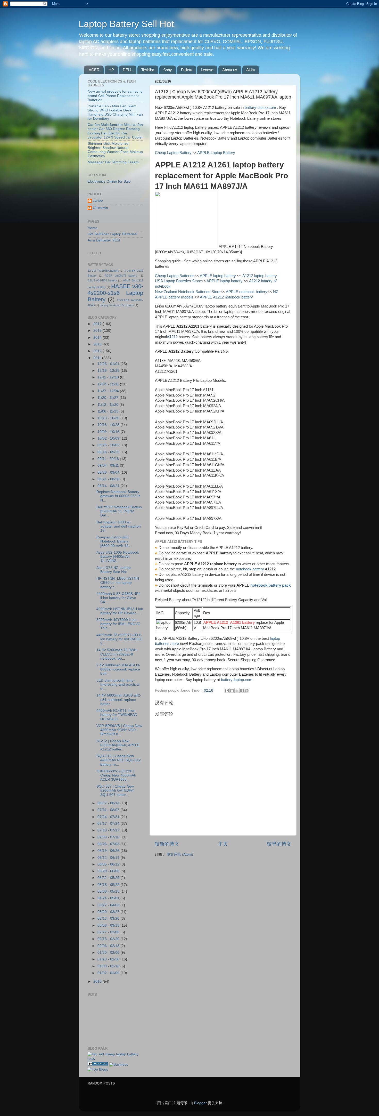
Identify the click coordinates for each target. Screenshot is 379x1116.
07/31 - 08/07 (108, 810)
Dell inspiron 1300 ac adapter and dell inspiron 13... (118, 526)
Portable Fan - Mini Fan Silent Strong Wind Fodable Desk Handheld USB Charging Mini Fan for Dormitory (115, 112)
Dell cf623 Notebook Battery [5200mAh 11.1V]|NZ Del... (119, 511)
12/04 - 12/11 (108, 384)
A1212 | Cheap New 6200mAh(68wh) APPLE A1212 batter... (117, 745)
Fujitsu (186, 70)
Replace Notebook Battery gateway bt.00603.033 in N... (118, 496)
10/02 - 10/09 (108, 438)
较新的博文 (167, 844)
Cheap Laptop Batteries (174, 276)
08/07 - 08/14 (108, 803)
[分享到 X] (237, 690)
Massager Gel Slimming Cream (113, 162)
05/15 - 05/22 (108, 885)
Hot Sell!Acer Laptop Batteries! (113, 234)
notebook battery (250, 569)
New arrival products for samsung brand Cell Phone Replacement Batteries (115, 96)
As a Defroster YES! (104, 240)
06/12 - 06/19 (108, 858)
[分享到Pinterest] (246, 690)
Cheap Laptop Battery (173, 153)
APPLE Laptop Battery (216, 153)
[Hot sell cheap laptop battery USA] (115, 1059)
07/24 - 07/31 (108, 817)
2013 (98, 344)
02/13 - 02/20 (108, 939)
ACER (94, 70)
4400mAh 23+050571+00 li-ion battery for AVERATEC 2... (119, 639)
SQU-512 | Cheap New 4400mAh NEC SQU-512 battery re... (118, 760)
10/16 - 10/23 (108, 425)
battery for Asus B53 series (117, 305)
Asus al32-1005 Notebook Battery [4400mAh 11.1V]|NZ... (117, 557)
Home (92, 228)
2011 (97, 358)
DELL (127, 70)
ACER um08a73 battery (121, 275)
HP (111, 70)
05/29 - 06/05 (108, 871)
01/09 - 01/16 (108, 966)
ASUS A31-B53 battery (102, 280)
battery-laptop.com (260, 108)
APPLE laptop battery (218, 276)
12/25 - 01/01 (108, 364)
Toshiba (147, 70)
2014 (98, 337)
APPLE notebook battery (246, 292)
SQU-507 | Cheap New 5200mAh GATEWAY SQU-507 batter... (115, 791)
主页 (223, 844)
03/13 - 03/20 (108, 918)
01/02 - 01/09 (108, 973)
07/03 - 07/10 (108, 837)
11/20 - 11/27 (108, 398)
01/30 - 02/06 (108, 953)
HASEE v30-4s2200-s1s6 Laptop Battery (115, 293)
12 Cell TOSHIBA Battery (103, 270)
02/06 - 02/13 (108, 946)
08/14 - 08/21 (108, 486)
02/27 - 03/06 (108, 932)
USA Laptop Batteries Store (178, 281)
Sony (167, 70)
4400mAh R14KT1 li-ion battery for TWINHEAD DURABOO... (116, 715)
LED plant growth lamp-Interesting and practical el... (117, 684)
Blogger (200, 1103)
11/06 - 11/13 (108, 411)
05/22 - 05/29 (108, 878)
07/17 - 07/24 (108, 824)
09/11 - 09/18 (108, 459)
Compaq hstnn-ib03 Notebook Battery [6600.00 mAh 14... (113, 541)
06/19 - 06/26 (108, 851)
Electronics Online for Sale (109, 181)
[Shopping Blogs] (98, 1064)
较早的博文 (279, 844)
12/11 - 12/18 (108, 377)
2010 (98, 981)
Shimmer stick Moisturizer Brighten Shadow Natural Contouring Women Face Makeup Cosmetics (115, 150)
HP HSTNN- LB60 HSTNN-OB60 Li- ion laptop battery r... (118, 583)
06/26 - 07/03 (108, 844)
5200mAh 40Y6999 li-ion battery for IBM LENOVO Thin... (118, 624)
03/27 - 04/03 (108, 905)
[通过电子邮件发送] (227, 690)
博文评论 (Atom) (180, 854)
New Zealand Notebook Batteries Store (187, 292)
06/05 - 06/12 (108, 864)
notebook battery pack (270, 585)
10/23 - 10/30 (108, 418)
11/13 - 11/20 (108, 405)
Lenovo (207, 70)
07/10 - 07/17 (108, 830)
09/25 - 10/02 (108, 445)
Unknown (100, 208)
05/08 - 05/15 (108, 891)
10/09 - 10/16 (108, 432)
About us (229, 70)
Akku (250, 70)
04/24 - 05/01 (108, 898)
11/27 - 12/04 (108, 391)
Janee (98, 201)
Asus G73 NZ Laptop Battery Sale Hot (113, 570)
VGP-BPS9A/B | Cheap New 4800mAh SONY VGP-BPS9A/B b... (119, 730)
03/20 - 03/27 (108, 912)
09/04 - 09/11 (108, 465)
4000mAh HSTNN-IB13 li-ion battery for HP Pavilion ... (119, 611)
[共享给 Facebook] (241, 690)
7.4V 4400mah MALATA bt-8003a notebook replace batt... (118, 669)
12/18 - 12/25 (108, 371)
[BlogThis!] (232, 690)
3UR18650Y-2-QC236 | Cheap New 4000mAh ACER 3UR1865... (116, 775)
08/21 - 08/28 (108, 479)
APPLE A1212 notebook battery (226, 297)
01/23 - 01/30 (108, 959)
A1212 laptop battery (259, 276)
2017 (98, 324)
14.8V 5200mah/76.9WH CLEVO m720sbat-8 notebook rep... (116, 654)
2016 (98, 331)
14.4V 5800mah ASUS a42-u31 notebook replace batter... (118, 699)
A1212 (172, 337)
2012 (98, 351)
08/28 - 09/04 (108, 472)
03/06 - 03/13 (108, 925)
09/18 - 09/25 (108, 452)
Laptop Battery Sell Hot (126, 24)
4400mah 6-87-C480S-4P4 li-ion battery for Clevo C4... (118, 598)
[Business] (118, 1064)
